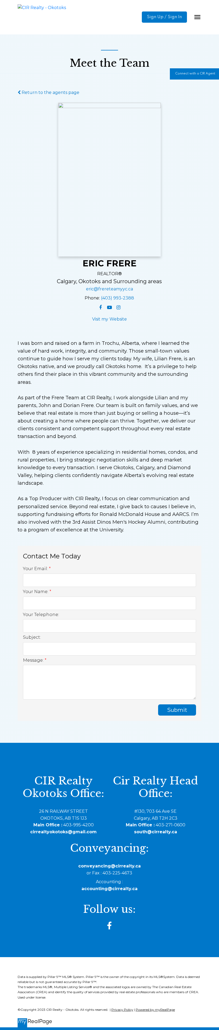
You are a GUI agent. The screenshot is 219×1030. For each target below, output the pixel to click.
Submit (177, 710)
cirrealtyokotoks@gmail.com (63, 831)
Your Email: (36, 568)
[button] (164, 17)
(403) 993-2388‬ (117, 298)
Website (118, 319)
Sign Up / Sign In (164, 17)
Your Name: (36, 591)
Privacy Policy (122, 1010)
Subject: (32, 637)
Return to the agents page (50, 92)
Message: (34, 660)
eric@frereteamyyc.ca (109, 288)
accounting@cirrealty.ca (109, 888)
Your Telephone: (41, 614)
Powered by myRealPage (155, 1010)
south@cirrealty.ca (155, 831)
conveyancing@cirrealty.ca (109, 866)
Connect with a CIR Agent (195, 73)
